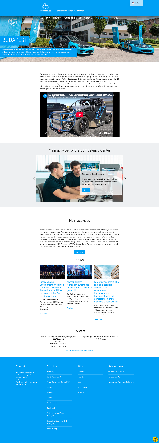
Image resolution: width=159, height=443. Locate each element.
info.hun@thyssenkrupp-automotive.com (79, 351)
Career (44, 18)
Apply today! (79, 252)
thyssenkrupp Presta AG (116, 372)
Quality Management (54, 377)
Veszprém (81, 377)
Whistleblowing (52, 429)
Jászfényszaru (82, 387)
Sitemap (49, 392)
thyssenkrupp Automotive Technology (121, 382)
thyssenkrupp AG (114, 377)
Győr (79, 382)
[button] (34, 179)
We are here (102, 18)
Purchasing (50, 372)
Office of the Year (73, 18)
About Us (88, 18)
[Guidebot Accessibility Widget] (155, 439)
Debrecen (81, 392)
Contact (49, 398)
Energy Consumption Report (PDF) (58, 382)
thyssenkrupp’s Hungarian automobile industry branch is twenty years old (79, 286)
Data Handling (51, 408)
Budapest (81, 372)
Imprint (49, 387)
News (56, 18)
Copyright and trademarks (25, 387)
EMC (116, 18)
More (85, 190)
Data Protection (52, 403)
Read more (43, 314)
